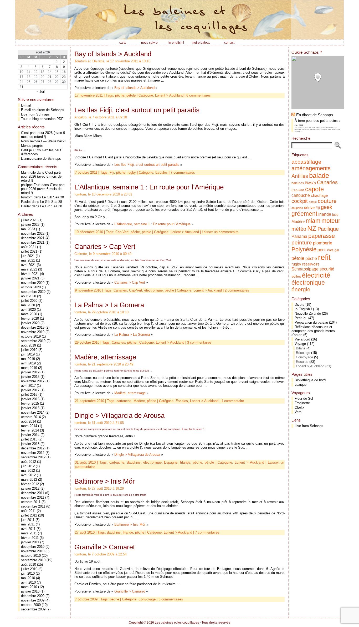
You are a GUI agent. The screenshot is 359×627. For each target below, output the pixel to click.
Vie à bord (302, 339)
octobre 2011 (30, 502)
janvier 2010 (30, 591)
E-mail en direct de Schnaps (42, 110)
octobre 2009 (31, 605)
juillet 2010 (29, 569)
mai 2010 (28, 578)
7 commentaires (183, 172)
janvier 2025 (30, 225)
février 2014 (30, 430)
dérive (309, 207)
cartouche (123, 401)
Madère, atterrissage (105, 357)
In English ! (303, 309)
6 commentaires (198, 95)
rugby (131, 172)
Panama (299, 236)
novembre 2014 (32, 412)
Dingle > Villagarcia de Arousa (119, 415)
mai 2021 (28, 260)
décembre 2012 (32, 448)
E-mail (26, 105)
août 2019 (28, 345)
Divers (299, 305)
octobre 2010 (31, 556)
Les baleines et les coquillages (177, 622)
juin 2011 (27, 520)
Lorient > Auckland (169, 95)
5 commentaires (170, 599)
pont (321, 249)
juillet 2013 (29, 439)
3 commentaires (199, 342)
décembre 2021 (32, 238)
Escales (161, 172)
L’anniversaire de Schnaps (41, 158)
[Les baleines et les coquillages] (179, 19)
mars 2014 (29, 426)
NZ (311, 228)
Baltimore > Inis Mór (104, 481)
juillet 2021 (29, 251)
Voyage (300, 344)
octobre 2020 (31, 287)
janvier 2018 (30, 377)
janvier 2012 (30, 488)
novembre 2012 (32, 453)
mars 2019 (29, 368)
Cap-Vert (122, 232)
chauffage (319, 195)
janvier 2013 (30, 444)
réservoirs (311, 264)
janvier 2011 (30, 542)
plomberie (322, 242)
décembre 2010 (32, 547)
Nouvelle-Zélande (308, 313)
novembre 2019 (32, 332)
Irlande (185, 462)
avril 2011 (28, 529)
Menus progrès (32, 146)
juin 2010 (28, 573)
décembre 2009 (32, 596)
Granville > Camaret (104, 547)
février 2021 (30, 274)
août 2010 (28, 564)
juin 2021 (28, 256)
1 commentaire (232, 401)
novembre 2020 (32, 283)
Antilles (299, 176)
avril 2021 (28, 265)
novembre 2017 (32, 381)
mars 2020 (29, 314)
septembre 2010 (33, 560)
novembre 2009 (32, 600)
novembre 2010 (32, 551)
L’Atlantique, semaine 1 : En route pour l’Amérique (149, 187)
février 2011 (30, 538)
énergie (300, 289)
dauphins (134, 462)
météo (298, 229)
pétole (131, 95)
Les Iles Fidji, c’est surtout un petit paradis (136, 110)
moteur (330, 221)
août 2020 (28, 296)
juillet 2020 (29, 301)
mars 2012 (29, 479)
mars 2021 (29, 269)
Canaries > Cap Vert (104, 246)
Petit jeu (301, 318)
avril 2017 (28, 386)
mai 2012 (28, 471)
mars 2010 (29, 587)
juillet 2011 (29, 515)
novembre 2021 (32, 242)
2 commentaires (237, 290)
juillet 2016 (29, 395)
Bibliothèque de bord (310, 380)
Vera (298, 412)
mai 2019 (28, 359)
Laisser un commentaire (220, 232)
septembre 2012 (33, 457)
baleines (297, 183)
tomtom (27, 197)
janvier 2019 (30, 372)
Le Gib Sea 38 (53, 197)
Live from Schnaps (35, 114)
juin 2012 (28, 466)
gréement (304, 213)
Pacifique (328, 229)
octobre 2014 (31, 417)
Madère (139, 401)
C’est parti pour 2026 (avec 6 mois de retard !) (43, 135)
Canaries (120, 290)
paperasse (321, 236)
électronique (153, 290)
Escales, (183, 401)
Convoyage (147, 599)
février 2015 (30, 403)
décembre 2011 (32, 493)
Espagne (170, 462)
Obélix (299, 407)
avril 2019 (28, 363)
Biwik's (310, 183)
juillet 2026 (29, 220)
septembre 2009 (33, 609)
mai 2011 (28, 524)
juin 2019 (28, 354)
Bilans (300, 348)
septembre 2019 (33, 341)
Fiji (112, 172)
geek (326, 207)
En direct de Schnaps (314, 115)
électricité (316, 275)
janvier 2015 (30, 408)
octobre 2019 (31, 336)
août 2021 (28, 247)
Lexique (300, 385)
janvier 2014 (30, 435)
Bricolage (303, 353)
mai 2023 (28, 229)
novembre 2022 (32, 233)
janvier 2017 (30, 390)
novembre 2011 (32, 497)
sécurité (327, 269)
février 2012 (30, 484)
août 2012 (28, 462)
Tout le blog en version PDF (42, 119)
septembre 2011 (33, 506)
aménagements (311, 168)
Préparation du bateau (311, 322)
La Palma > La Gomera (109, 305)
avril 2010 (28, 582)
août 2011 (28, 511)
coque (313, 201)
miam (313, 220)
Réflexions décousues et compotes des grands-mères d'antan (313, 331)
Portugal (333, 250)
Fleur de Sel (304, 398)
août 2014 (28, 421)
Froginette (302, 403)
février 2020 (30, 318)
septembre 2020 (33, 292)
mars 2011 (29, 533)
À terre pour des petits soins (316, 121)
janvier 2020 (30, 323)
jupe (335, 215)
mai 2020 (28, 305)
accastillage (306, 162)
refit (324, 257)
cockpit (299, 201)
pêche (119, 95)
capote (314, 189)
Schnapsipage (305, 269)
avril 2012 (28, 475)
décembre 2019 (32, 327)
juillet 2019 (29, 350)
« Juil (41, 91)
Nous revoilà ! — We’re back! (43, 141)
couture (327, 201)
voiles (296, 276)
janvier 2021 (30, 278)
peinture (301, 242)
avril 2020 (28, 310)
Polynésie (303, 249)
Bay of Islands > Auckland (112, 54)
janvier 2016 (30, 399)
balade (319, 175)
